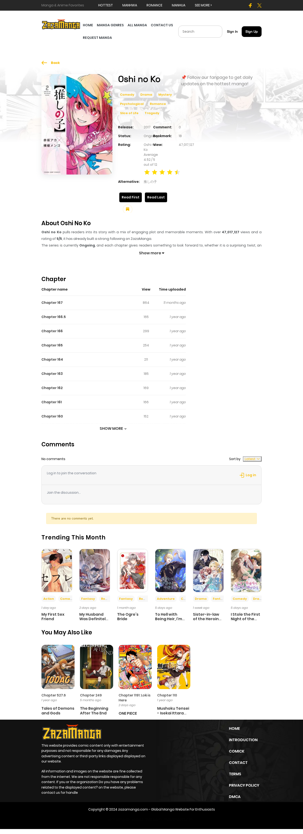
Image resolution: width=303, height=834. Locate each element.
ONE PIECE (128, 713)
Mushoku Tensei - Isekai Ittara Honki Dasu (173, 713)
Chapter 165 (52, 345)
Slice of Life (129, 113)
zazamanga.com (133, 809)
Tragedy (152, 113)
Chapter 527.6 (53, 695)
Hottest (105, 5)
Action (48, 598)
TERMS (235, 774)
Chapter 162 (52, 388)
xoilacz (137, 819)
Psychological (132, 104)
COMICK (236, 751)
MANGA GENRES (110, 25)
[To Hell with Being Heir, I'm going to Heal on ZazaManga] (170, 570)
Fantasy (88, 598)
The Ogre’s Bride (127, 617)
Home (234, 728)
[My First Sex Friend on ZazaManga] (57, 570)
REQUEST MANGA (97, 37)
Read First (130, 197)
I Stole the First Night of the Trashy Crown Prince (245, 621)
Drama (146, 94)
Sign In (232, 31)
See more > (203, 5)
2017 (147, 127)
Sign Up (251, 31)
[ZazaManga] (61, 24)
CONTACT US (162, 25)
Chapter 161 (51, 402)
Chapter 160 (52, 416)
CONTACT (238, 762)
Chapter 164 (52, 359)
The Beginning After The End (94, 711)
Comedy (127, 94)
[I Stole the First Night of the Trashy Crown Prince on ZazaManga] (246, 570)
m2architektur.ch (178, 819)
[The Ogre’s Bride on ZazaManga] (132, 570)
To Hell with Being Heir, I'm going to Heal (168, 619)
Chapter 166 (52, 331)
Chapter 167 (52, 302)
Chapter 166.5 (53, 316)
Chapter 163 (52, 373)
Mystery (165, 94)
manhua (178, 5)
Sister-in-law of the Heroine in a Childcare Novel (207, 621)
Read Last (156, 197)
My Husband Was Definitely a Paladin (93, 619)
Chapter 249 (91, 695)
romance (154, 5)
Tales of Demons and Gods (57, 711)
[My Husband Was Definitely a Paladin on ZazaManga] (95, 570)
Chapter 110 (167, 695)
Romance (158, 104)
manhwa (129, 5)
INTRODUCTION (243, 740)
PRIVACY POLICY (244, 785)
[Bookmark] (127, 209)
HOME (88, 25)
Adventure (166, 598)
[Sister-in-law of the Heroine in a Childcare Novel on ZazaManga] (208, 570)
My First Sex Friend (52, 617)
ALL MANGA (137, 25)
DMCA (235, 796)
